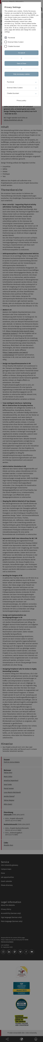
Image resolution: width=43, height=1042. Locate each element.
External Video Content (15, 42)
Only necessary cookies (21, 74)
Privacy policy (21, 100)
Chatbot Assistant (14, 46)
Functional (11, 37)
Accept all (21, 53)
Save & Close (21, 63)
